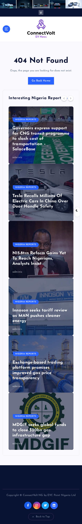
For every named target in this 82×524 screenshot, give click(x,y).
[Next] (70, 98)
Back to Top (43, 516)
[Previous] (64, 98)
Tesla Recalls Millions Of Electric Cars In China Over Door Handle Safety (40, 201)
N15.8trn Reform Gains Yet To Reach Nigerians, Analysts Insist (39, 258)
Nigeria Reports (25, 120)
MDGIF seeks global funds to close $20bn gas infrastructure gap (39, 430)
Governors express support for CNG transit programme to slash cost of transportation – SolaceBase (41, 138)
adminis (17, 157)
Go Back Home (41, 80)
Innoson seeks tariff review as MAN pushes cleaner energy (39, 315)
